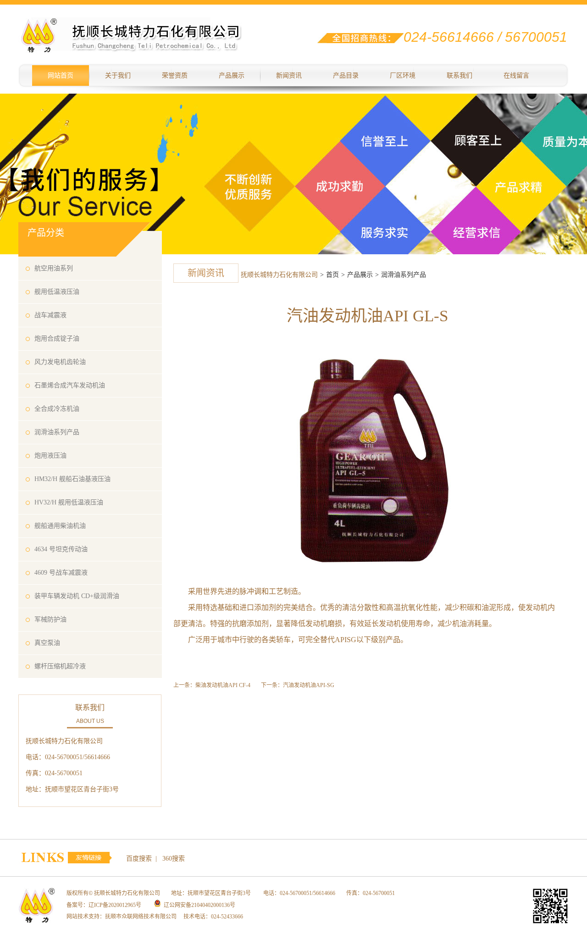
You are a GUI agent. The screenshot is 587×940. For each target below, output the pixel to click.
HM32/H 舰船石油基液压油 (72, 479)
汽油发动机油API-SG (308, 685)
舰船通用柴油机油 (60, 525)
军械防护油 (50, 619)
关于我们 (118, 75)
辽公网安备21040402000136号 (199, 905)
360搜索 (173, 858)
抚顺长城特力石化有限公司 (279, 274)
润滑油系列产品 (56, 432)
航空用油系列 (53, 268)
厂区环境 (402, 75)
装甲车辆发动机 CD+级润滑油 (76, 596)
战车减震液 (50, 315)
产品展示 (231, 75)
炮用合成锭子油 (56, 338)
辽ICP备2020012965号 (115, 905)
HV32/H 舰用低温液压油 (68, 502)
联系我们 (459, 75)
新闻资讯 (289, 75)
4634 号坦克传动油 (61, 549)
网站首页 (60, 75)
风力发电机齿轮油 (60, 361)
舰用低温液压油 (56, 291)
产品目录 (346, 75)
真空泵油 (47, 642)
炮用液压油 (50, 455)
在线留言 (516, 75)
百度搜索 (139, 858)
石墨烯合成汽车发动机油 (69, 385)
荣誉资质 (175, 75)
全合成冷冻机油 (56, 408)
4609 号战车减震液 (61, 572)
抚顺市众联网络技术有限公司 (141, 916)
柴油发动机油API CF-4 (222, 685)
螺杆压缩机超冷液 (60, 666)
